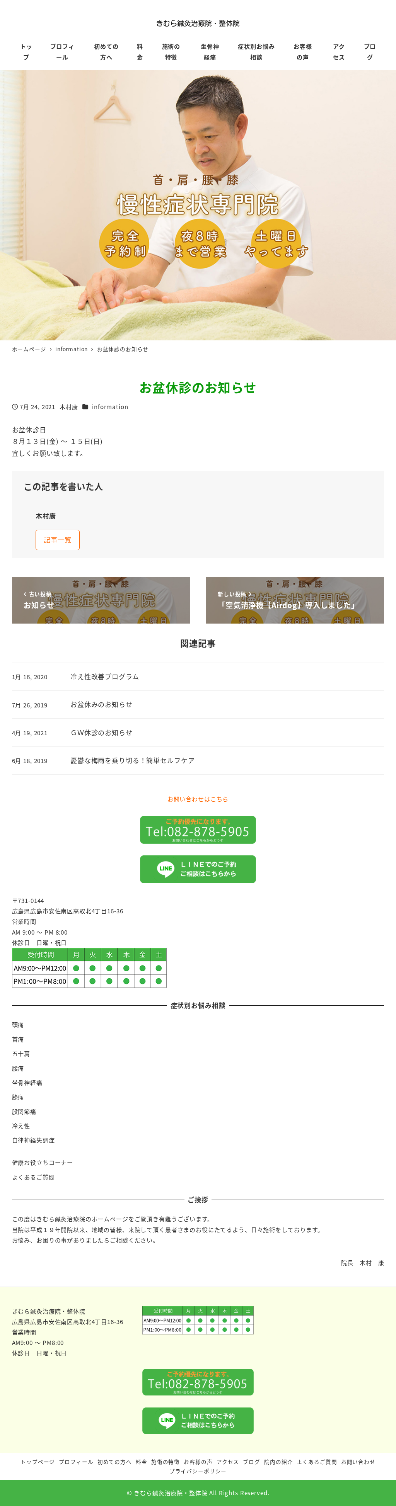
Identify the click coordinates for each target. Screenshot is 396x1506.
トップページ (37, 1461)
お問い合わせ (358, 1461)
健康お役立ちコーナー (42, 1162)
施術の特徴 (165, 1461)
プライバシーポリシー (198, 1471)
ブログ (251, 1461)
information (110, 406)
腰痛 (18, 1068)
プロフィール (76, 1461)
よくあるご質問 (33, 1177)
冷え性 (21, 1125)
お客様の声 (198, 1461)
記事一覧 (57, 539)
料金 (141, 1461)
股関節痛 (24, 1111)
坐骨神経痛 (27, 1082)
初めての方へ (114, 1461)
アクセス (228, 1461)
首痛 (18, 1039)
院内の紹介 (278, 1461)
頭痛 (18, 1024)
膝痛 (18, 1096)
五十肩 (21, 1053)
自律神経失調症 (33, 1139)
